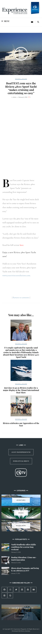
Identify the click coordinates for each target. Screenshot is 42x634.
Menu (7, 21)
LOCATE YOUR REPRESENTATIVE (21, 452)
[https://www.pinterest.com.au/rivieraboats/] (28, 589)
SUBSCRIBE (21, 615)
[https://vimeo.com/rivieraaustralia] (4, 595)
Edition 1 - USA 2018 (21, 78)
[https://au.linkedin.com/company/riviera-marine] (22, 589)
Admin (14, 97)
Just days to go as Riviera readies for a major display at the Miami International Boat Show (21, 390)
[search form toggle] (38, 22)
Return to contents (21, 297)
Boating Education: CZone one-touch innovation (23, 558)
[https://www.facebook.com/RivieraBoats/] (4, 589)
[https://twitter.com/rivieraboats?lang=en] (16, 589)
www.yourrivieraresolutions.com (16, 275)
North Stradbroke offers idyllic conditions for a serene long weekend (23, 547)
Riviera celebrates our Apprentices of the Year (21, 424)
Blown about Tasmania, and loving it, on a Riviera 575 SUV (25, 569)
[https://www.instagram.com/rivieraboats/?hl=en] (10, 589)
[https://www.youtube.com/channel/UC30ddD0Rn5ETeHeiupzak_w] (33, 589)
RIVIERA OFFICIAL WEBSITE (21, 461)
